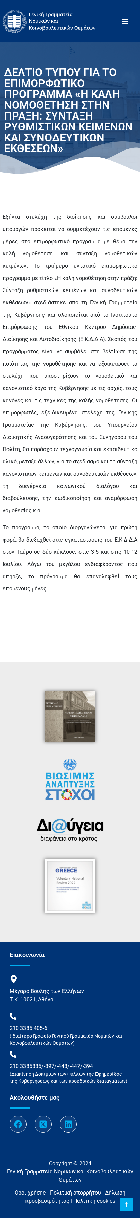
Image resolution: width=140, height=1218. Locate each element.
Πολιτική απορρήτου (75, 1192)
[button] (124, 21)
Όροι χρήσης (30, 1192)
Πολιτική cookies (94, 1201)
